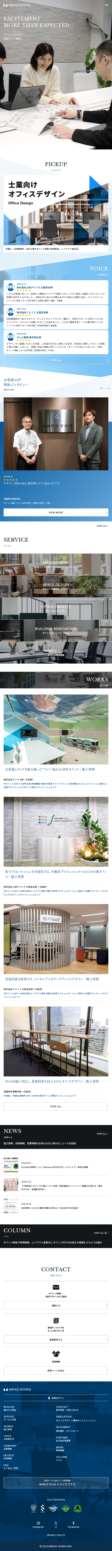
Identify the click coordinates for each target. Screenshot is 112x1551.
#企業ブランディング (94, 890)
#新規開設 (36, 783)
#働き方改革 (46, 783)
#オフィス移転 (49, 1095)
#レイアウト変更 (37, 890)
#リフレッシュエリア (47, 787)
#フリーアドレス (61, 783)
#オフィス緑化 (29, 787)
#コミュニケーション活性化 (92, 783)
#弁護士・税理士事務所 (15, 1095)
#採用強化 (74, 783)
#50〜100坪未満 (21, 890)
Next (110, 208)
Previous (1, 208)
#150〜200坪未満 (22, 783)
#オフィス (8, 783)
